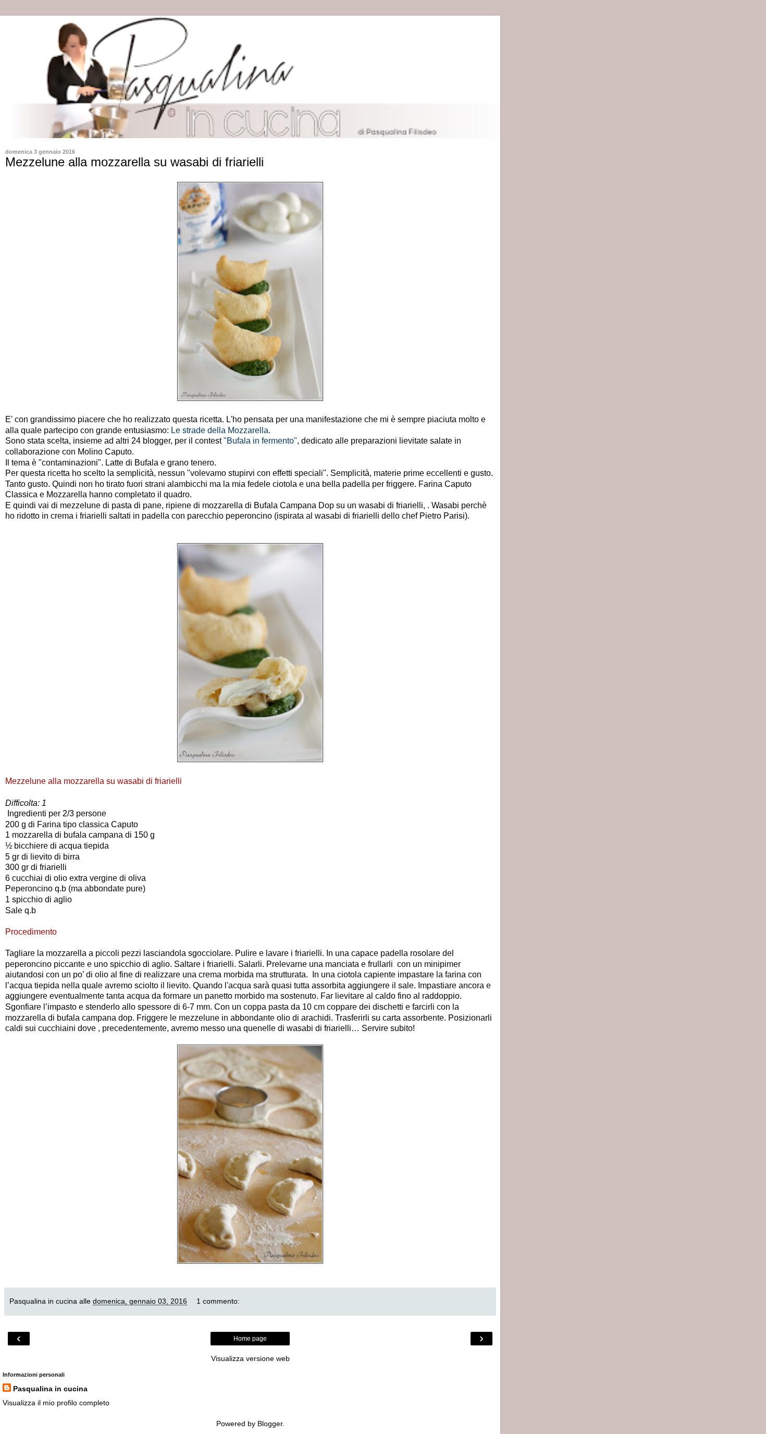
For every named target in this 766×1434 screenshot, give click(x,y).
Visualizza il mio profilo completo (56, 1403)
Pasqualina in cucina (50, 1388)
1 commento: (218, 1301)
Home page (250, 1338)
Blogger (269, 1423)
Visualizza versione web (250, 1358)
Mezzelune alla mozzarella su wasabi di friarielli (134, 162)
